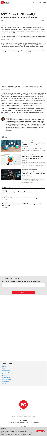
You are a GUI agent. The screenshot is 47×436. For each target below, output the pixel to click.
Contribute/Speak (16, 422)
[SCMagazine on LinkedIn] (26, 410)
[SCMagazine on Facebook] (20, 410)
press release (21, 93)
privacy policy (17, 434)
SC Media (13, 416)
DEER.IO (24, 27)
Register (44, 2)
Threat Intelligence (28, 140)
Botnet (3, 368)
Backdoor (4, 366)
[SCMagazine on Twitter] (23, 410)
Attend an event (22, 422)
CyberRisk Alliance (19, 416)
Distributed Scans (6, 379)
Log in (39, 2)
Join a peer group (29, 422)
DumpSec (4, 383)
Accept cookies (40, 431)
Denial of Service (6, 375)
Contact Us (25, 416)
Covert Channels (6, 370)
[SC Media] (5, 2)
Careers (30, 416)
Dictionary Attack (6, 377)
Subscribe (23, 292)
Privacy (33, 416)
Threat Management (6, 12)
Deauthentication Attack (8, 373)
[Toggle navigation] (33, 2)
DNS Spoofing (5, 372)
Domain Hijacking (6, 381)
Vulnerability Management (29, 169)
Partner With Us (36, 422)
